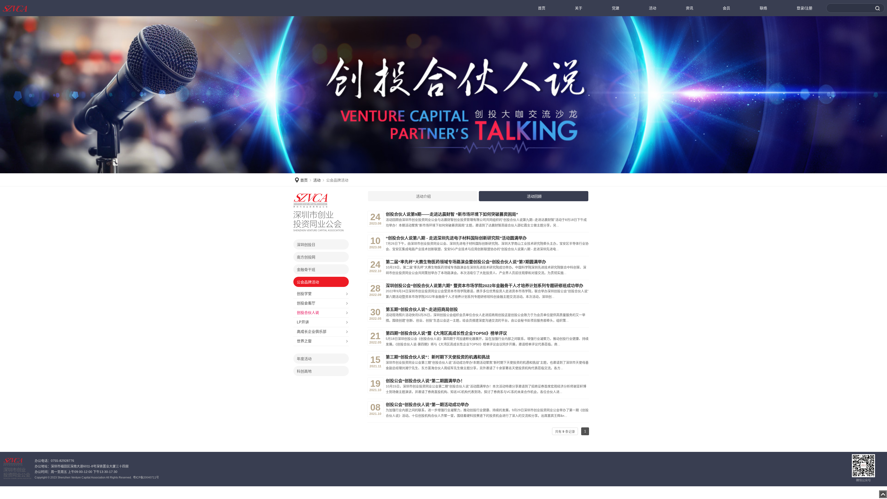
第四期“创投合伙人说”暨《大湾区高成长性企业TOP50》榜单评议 (446, 333)
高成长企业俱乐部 (311, 332)
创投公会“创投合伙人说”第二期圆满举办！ (425, 381)
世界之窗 (304, 341)
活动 (317, 180)
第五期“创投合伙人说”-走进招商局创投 (422, 309)
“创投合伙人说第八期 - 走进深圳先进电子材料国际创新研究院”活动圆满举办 (456, 238)
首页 (304, 180)
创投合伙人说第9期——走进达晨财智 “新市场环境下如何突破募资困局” (452, 214)
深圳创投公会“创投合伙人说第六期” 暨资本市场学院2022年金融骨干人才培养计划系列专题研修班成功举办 (484, 285)
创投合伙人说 (308, 313)
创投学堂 (304, 294)
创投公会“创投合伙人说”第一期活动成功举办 (427, 404)
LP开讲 (303, 322)
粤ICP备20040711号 (146, 477)
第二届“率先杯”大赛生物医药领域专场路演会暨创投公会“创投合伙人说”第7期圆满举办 (466, 262)
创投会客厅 (306, 303)
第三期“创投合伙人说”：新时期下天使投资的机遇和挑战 (438, 357)
